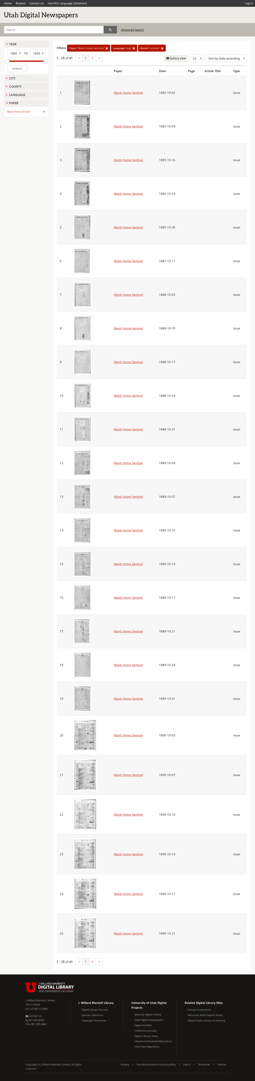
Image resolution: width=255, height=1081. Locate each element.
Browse (21, 3)
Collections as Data (145, 1030)
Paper (13, 103)
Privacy (125, 1064)
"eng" (123, 48)
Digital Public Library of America (206, 1020)
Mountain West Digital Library (205, 1015)
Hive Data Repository (147, 1046)
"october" (150, 48)
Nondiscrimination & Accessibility (156, 1064)
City (12, 78)
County (15, 86)
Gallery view (177, 58)
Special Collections (92, 1015)
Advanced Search (132, 30)
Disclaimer (204, 1064)
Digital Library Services (94, 1009)
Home (8, 3)
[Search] (110, 29)
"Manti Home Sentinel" (87, 48)
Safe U (187, 1064)
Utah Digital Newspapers (149, 1020)
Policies (222, 1064)
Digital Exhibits (143, 1025)
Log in (249, 3)
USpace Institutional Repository (153, 1041)
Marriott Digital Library (147, 1014)
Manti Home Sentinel (18, 111)
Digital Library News (146, 1036)
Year (13, 44)
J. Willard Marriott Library (40, 1000)
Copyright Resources (93, 1020)
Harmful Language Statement (67, 3)
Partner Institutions (199, 1009)
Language (17, 95)
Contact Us (36, 3)
